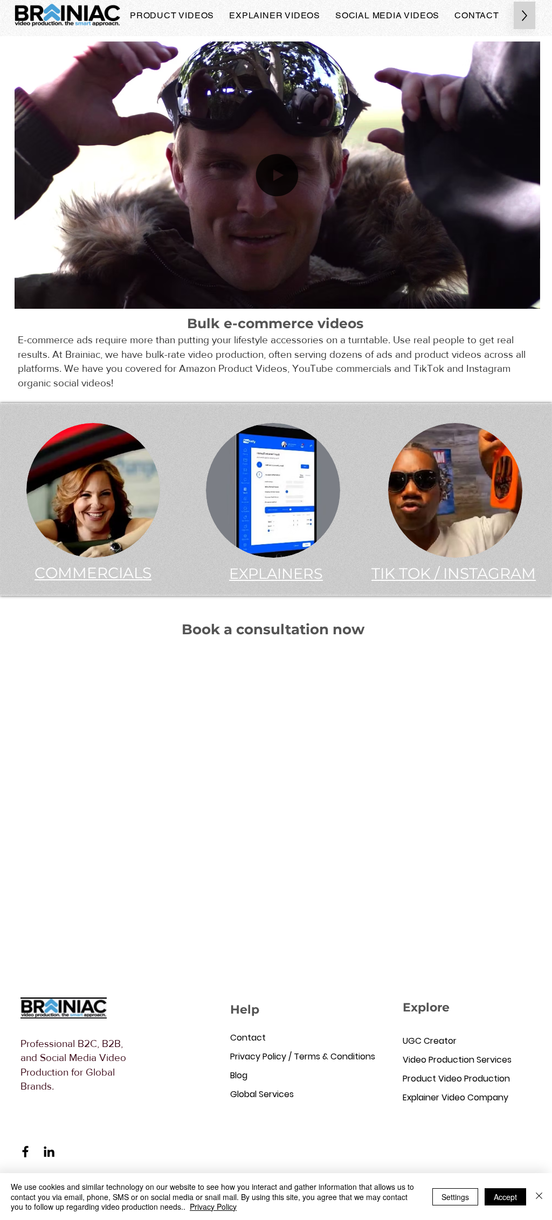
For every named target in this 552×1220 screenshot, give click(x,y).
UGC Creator (430, 1041)
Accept (505, 1196)
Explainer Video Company (448, 1097)
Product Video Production (448, 1078)
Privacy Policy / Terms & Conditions (276, 1056)
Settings (455, 1196)
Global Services (262, 1094)
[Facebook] (25, 1151)
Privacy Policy (213, 1206)
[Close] (539, 1196)
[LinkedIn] (49, 1151)
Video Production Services (448, 1059)
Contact (248, 1037)
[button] (526, 297)
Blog (238, 1075)
